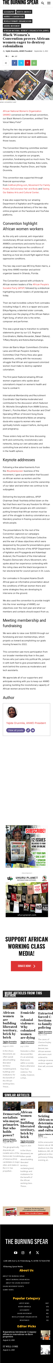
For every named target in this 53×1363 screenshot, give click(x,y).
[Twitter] (21, 63)
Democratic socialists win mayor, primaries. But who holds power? (12, 1124)
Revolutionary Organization (17, 21)
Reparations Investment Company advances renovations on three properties (19, 1334)
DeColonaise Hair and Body (24, 188)
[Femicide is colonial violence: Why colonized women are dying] (27, 1005)
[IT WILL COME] (45, 1349)
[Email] (33, 730)
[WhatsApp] (34, 63)
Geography (9, 11)
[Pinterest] (27, 63)
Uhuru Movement (12, 25)
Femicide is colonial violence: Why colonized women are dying (27, 1025)
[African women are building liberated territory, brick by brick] (10, 1005)
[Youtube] (16, 1253)
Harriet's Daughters (14, 16)
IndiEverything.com (17, 185)
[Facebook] (14, 63)
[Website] (28, 730)
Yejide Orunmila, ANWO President (19, 51)
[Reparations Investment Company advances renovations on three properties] (45, 1335)
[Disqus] (26, 784)
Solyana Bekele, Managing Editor (10, 1140)
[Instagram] (23, 1253)
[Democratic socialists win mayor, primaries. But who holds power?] (12, 1106)
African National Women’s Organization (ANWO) (26, 30)
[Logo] (20, 2)
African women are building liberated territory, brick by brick (10, 1025)
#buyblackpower (15, 471)
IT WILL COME (10, 1346)
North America (24, 11)
